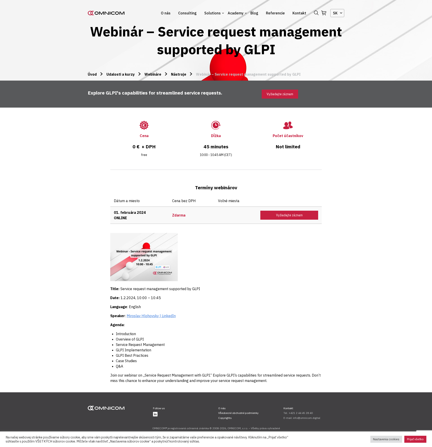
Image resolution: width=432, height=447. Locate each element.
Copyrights (225, 418)
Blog (254, 13)
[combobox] (337, 13)
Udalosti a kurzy (120, 74)
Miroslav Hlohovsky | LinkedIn (151, 316)
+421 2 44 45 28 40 (301, 413)
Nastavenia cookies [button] (386, 439)
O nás (166, 13)
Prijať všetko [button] (415, 439)
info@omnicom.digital (306, 418)
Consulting (187, 13)
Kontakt (299, 13)
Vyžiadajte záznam (280, 94)
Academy (235, 13)
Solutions (212, 13)
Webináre (152, 74)
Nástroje (178, 74)
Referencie (275, 13)
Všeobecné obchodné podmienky (238, 413)
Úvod (92, 74)
